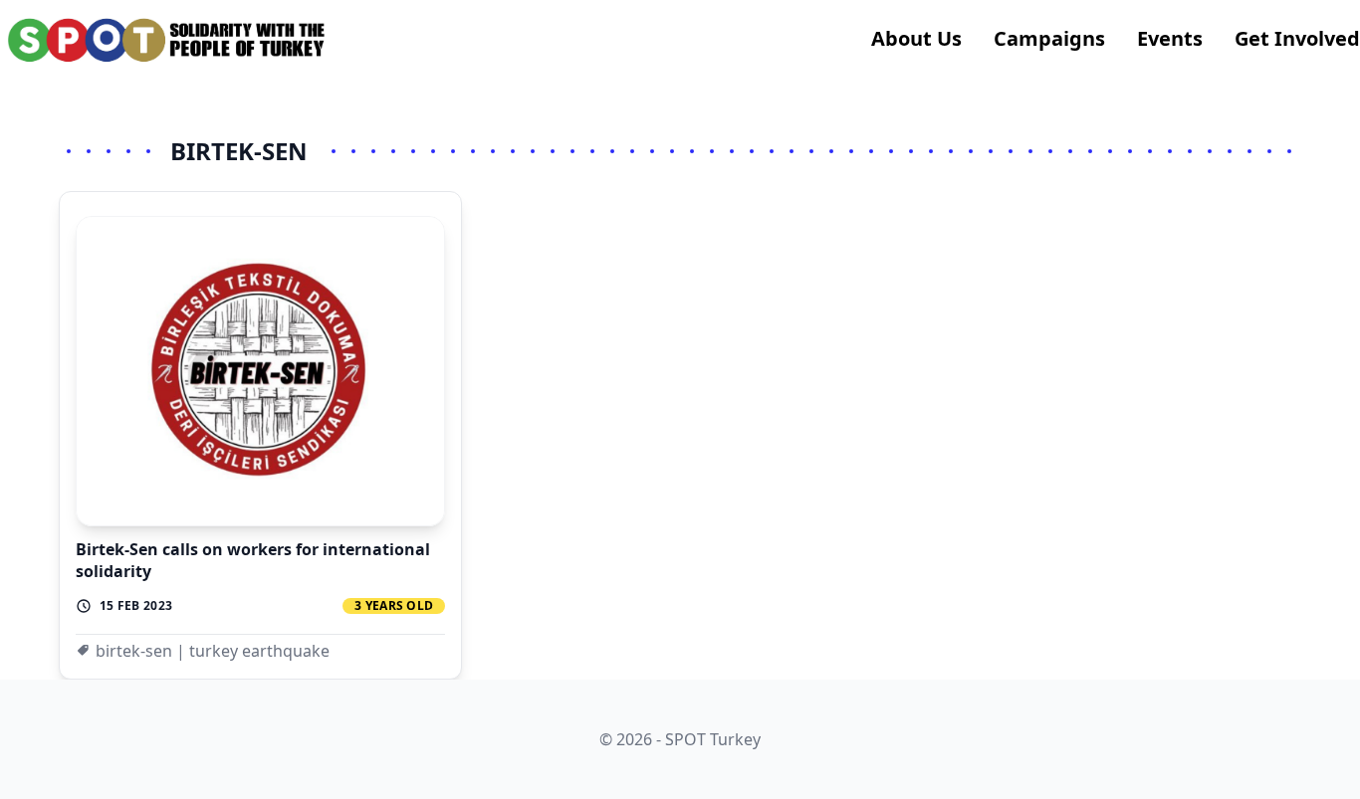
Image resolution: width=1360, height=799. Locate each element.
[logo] (167, 40)
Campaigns (1049, 38)
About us (916, 38)
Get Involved (1297, 38)
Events (1170, 38)
